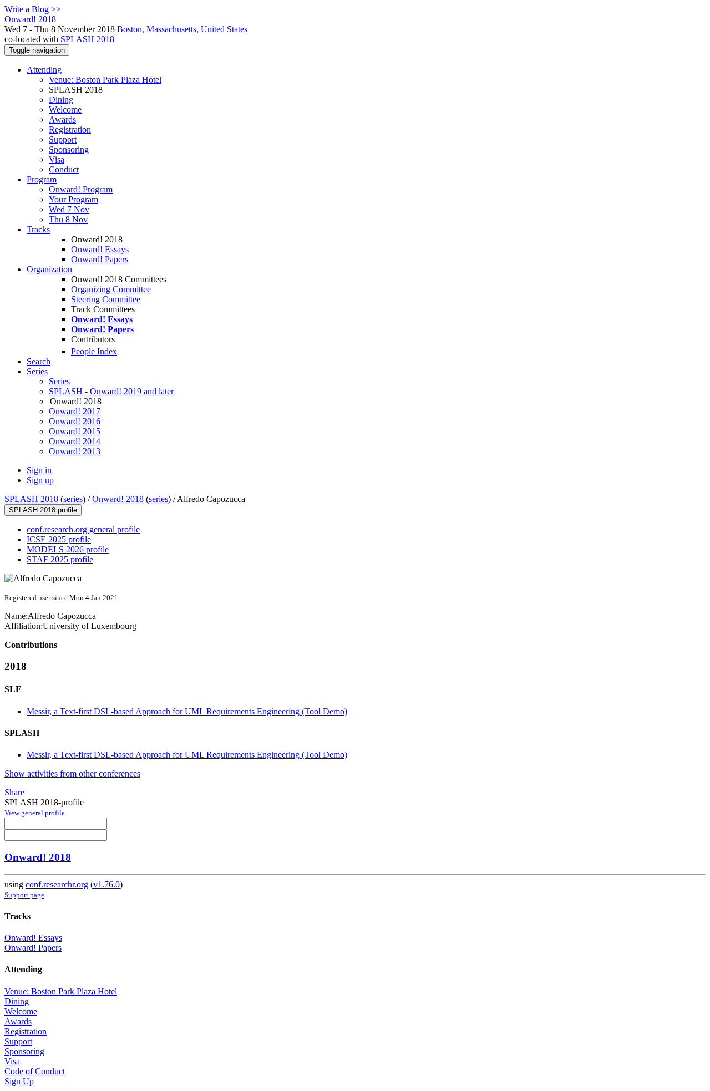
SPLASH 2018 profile (43, 510)
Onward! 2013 (74, 451)
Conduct (64, 169)
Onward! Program (81, 189)
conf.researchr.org (57, 884)
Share (14, 792)
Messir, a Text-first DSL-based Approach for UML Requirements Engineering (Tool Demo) (187, 711)
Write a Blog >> (32, 9)
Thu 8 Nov (68, 219)
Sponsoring (69, 149)
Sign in (39, 470)
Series (59, 381)
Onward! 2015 (74, 431)
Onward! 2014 (74, 441)
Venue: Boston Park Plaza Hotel (105, 79)
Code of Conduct (34, 1071)
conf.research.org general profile (83, 529)
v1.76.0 (106, 884)
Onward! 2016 (74, 421)
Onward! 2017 (74, 411)
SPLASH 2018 (87, 39)
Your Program (73, 199)
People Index (94, 351)
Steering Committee (105, 299)
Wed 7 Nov (69, 209)
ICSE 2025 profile (59, 539)
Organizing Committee (111, 289)
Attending (44, 69)
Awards (62, 119)
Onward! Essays (100, 249)
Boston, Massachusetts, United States (182, 29)
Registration (70, 129)
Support (63, 139)
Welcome (65, 109)
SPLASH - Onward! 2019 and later (111, 391)
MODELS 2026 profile (68, 549)
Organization (49, 269)
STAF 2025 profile (60, 559)
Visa (56, 159)
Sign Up (19, 1081)
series (73, 499)
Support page (24, 895)
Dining (61, 99)
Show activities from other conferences (72, 773)
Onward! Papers (99, 259)
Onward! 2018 (118, 499)
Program (42, 179)
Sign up (40, 480)
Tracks (38, 229)
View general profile (34, 813)
